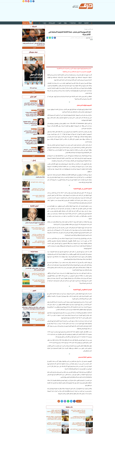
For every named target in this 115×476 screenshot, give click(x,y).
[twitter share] (52, 38)
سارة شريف (88, 37)
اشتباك (80, 23)
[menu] (39, 22)
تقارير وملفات (52, 23)
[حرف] (86, 6)
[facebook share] (55, 38)
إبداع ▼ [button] (44, 23)
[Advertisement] (44, 11)
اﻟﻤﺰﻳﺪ (33, 156)
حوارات (65, 23)
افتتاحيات (86, 23)
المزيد (34, 47)
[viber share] (47, 38)
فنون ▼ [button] (59, 23)
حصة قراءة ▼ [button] (72, 23)
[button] (35, 90)
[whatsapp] (59, 401)
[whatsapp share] (50, 38)
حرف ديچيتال (26, 23)
